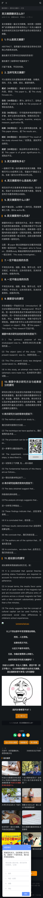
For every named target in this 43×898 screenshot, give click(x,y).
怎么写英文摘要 (11, 742)
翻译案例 (5, 8)
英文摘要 (34, 742)
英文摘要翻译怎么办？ (14, 13)
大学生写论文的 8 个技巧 (11, 805)
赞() (30, 17)
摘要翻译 (23, 742)
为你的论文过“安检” (34, 751)
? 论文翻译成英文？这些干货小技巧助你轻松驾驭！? (31, 780)
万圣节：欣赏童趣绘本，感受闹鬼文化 (11, 752)
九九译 (21, 3)
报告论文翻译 (14, 8)
